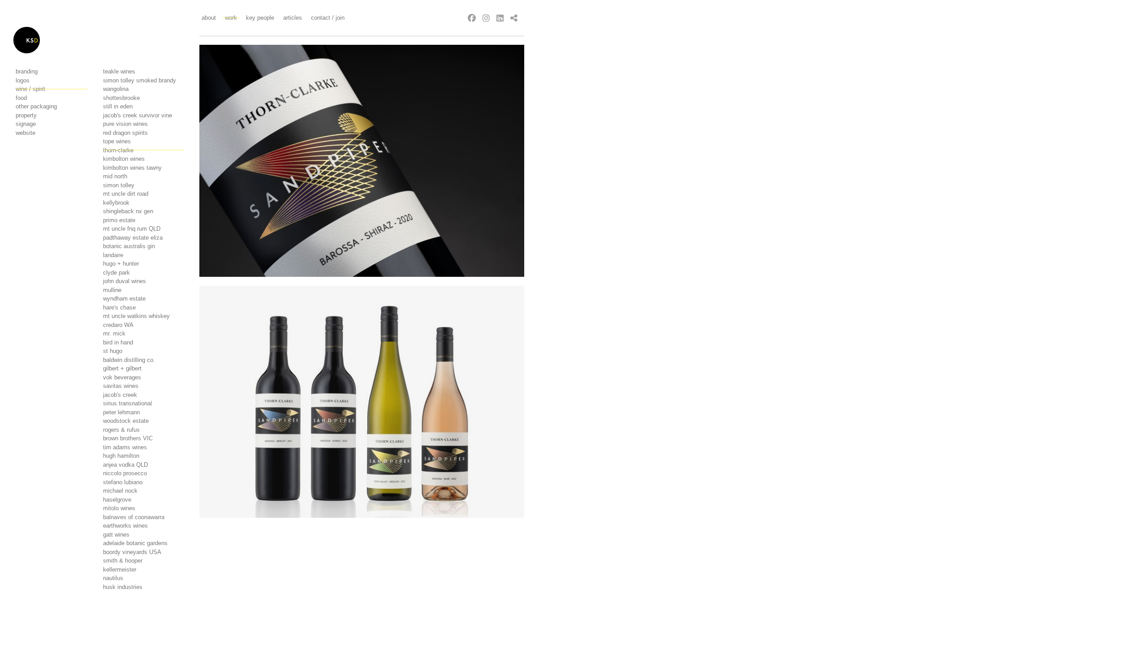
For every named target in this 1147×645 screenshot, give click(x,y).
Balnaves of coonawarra (133, 517)
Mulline (112, 290)
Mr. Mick (114, 333)
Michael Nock (120, 490)
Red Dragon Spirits (125, 132)
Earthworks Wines (125, 525)
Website (25, 132)
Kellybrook (116, 202)
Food (21, 98)
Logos (23, 80)
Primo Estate (119, 220)
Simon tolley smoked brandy (139, 80)
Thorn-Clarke (118, 150)
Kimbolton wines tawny (132, 167)
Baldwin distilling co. (129, 360)
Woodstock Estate (126, 420)
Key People (260, 17)
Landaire (113, 255)
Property (26, 115)
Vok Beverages (122, 377)
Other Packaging (36, 106)
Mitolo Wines (119, 508)
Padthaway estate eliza (133, 237)
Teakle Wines (119, 71)
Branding (27, 71)
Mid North (115, 176)
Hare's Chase (119, 307)
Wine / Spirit (30, 89)
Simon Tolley (118, 185)
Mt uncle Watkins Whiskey (136, 316)
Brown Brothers (128, 438)
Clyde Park (116, 272)
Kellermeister (119, 569)
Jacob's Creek (120, 394)
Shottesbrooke (121, 98)
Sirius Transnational (127, 403)
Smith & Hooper (122, 560)
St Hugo (112, 351)
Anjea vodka (125, 464)
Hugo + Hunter (121, 263)
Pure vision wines (125, 123)
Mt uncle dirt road (125, 193)
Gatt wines (116, 534)
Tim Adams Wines (125, 447)
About (209, 17)
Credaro (118, 325)
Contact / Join (328, 17)
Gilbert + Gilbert (122, 368)
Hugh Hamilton (121, 455)
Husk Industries (122, 587)
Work (231, 17)
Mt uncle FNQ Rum (131, 228)
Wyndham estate (124, 298)
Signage (26, 123)
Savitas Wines (120, 386)
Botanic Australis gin (129, 246)
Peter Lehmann (121, 412)
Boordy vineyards (132, 552)
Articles (292, 17)
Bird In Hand (118, 342)
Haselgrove (117, 499)
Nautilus (113, 578)
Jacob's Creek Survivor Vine (137, 115)
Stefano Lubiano (122, 482)
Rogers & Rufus (121, 429)
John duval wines (124, 281)
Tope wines (117, 141)
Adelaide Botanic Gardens (135, 543)
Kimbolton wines (124, 158)
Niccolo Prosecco (125, 473)
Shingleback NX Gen (128, 211)
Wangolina (116, 89)
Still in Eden (118, 106)
